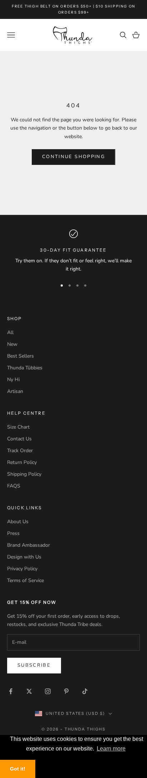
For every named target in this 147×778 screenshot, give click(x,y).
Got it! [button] (17, 769)
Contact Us (19, 438)
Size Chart (18, 427)
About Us (18, 521)
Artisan (15, 391)
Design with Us (24, 557)
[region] (73, 251)
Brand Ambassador (28, 545)
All (10, 332)
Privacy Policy (22, 568)
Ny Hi (13, 379)
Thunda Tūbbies (24, 367)
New (12, 344)
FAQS (13, 486)
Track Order (20, 450)
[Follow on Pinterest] (66, 691)
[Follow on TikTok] (84, 691)
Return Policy (22, 462)
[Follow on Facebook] (10, 691)
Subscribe (34, 665)
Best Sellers (20, 356)
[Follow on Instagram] (47, 691)
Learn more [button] (111, 749)
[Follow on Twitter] (29, 691)
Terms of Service (25, 580)
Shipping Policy (24, 474)
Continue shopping (73, 156)
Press (13, 533)
